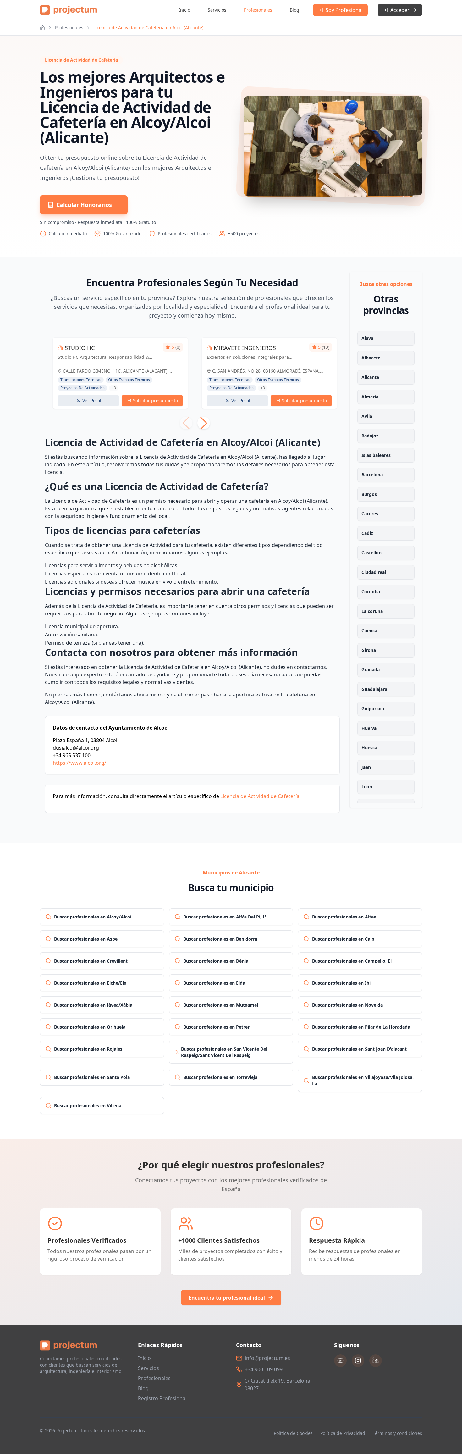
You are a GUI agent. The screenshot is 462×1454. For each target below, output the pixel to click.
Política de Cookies (293, 1433)
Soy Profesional (344, 10)
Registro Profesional (162, 1398)
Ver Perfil (91, 400)
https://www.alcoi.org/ (79, 762)
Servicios (217, 10)
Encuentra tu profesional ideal (227, 1297)
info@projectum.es (267, 1358)
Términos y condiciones (397, 1433)
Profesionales (258, 10)
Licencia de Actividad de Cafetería (260, 796)
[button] (203, 423)
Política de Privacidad (342, 1433)
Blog (294, 10)
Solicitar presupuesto (155, 400)
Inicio (184, 10)
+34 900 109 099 (264, 1369)
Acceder (400, 10)
